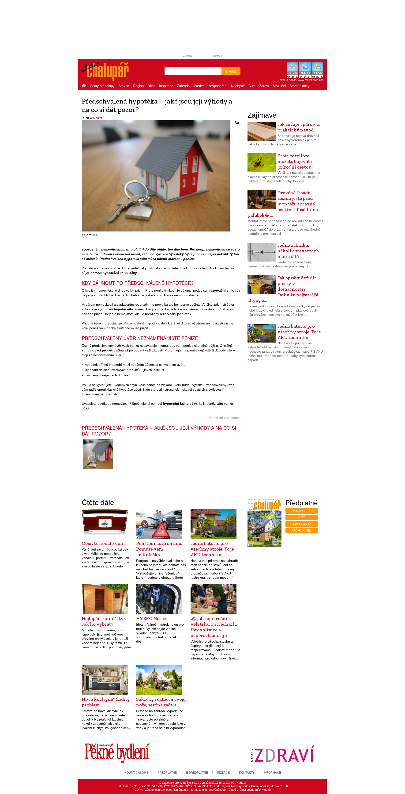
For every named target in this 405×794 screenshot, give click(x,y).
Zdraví (188, 56)
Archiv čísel (301, 530)
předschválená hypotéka (141, 323)
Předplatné (167, 772)
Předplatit (301, 511)
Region (138, 86)
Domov (217, 56)
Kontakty (247, 772)
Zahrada (183, 86)
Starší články (299, 86)
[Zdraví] (283, 753)
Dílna (151, 86)
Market (97, 118)
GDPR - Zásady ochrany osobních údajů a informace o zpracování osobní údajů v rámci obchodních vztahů (203, 789)
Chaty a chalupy (102, 86)
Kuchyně (238, 86)
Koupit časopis (301, 524)
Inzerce (223, 772)
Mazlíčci (279, 86)
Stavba (123, 86)
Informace (272, 772)
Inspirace (166, 86)
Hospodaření (217, 86)
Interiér (198, 86)
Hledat (231, 71)
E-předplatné (197, 772)
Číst (301, 517)
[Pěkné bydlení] (117, 753)
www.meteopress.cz (310, 80)
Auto (251, 86)
